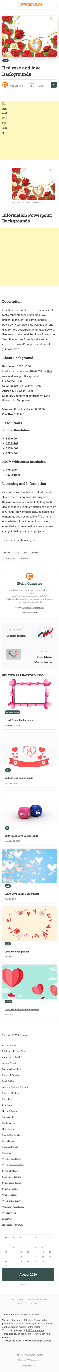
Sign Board (7, 1105)
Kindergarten (8, 1123)
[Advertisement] (29, 130)
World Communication (13, 1165)
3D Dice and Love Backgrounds (21, 835)
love (25, 553)
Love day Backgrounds (17, 951)
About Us (22, 1303)
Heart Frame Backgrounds (19, 719)
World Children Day (11, 1200)
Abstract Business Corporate (15, 1087)
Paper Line (7, 1099)
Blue (7, 886)
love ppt (35, 553)
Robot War (7, 1218)
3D (7, 828)
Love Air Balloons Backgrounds (22, 1009)
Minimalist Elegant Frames (15, 1051)
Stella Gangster (16, 86)
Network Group (9, 1111)
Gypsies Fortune (9, 1194)
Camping (6, 1153)
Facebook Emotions (11, 1075)
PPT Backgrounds (34, 1360)
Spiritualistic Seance (11, 1182)
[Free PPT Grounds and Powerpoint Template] (29, 4)
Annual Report (9, 1063)
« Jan (23, 1284)
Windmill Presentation (13, 1206)
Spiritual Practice (10, 1188)
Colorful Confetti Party (12, 1135)
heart (17, 553)
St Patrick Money (10, 1171)
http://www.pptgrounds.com (33, 608)
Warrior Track (9, 1212)
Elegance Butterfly (10, 1147)
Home (12, 1300)
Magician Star (8, 1117)
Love (5, 60)
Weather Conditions (11, 1159)
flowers (7, 553)
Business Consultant (12, 1069)
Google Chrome (43, 1340)
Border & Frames (12, 712)
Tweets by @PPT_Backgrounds (16, 1035)
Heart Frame (8, 1129)
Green (8, 1001)
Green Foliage (8, 1141)
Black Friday (8, 1081)
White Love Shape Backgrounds (22, 893)
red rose (24, 559)
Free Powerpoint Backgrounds (33, 1300)
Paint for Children (10, 1093)
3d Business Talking (11, 1176)
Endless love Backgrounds (19, 777)
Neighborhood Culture (12, 1224)
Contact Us (36, 1303)
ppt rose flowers (10, 559)
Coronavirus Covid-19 (12, 1057)
